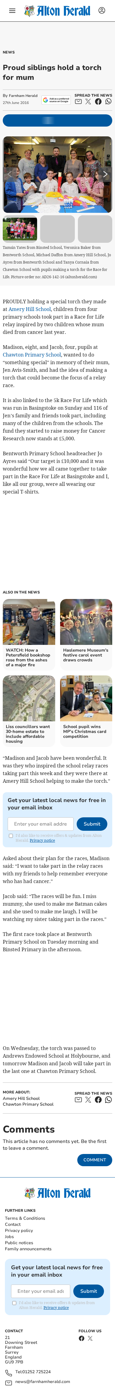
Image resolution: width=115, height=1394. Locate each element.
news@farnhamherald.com (42, 1382)
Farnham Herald (23, 95)
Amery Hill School (30, 309)
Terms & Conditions (25, 1218)
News (9, 52)
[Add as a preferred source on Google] (56, 100)
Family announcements (28, 1249)
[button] (12, 10)
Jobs (9, 1237)
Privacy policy (19, 1230)
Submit (92, 824)
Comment (94, 1160)
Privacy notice (42, 840)
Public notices (19, 1243)
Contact (13, 1224)
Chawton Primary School (32, 355)
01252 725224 (36, 1372)
